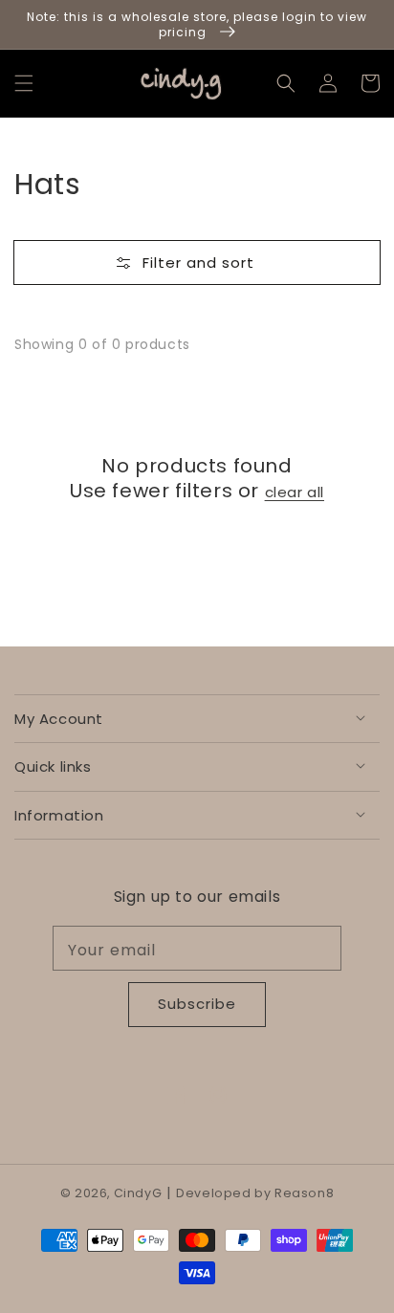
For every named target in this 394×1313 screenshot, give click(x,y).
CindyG (138, 1193)
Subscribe (197, 1004)
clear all (294, 492)
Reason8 (304, 1193)
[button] (24, 83)
